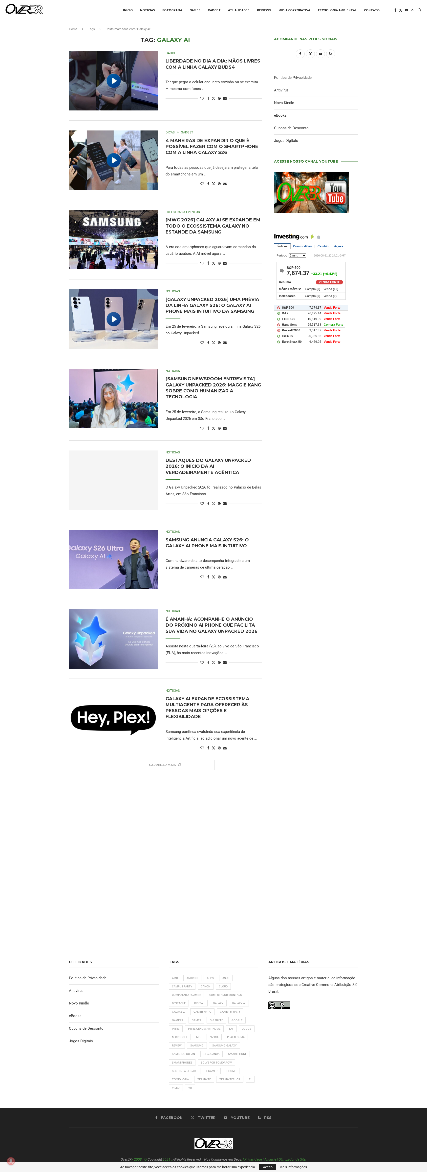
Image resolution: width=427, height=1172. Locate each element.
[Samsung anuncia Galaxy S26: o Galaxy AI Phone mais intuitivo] (113, 559)
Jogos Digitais (286, 140)
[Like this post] (202, 98)
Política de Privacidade (293, 77)
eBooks (280, 115)
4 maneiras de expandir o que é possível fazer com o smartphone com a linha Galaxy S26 (212, 146)
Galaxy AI (239, 1003)
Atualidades (239, 10)
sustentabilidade (184, 1071)
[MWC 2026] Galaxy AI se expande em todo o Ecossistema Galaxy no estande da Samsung (213, 226)
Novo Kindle (284, 103)
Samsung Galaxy (224, 1045)
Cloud (223, 986)
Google (237, 1020)
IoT (231, 1028)
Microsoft (180, 1037)
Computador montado (225, 995)
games (196, 1020)
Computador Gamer (186, 995)
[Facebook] (395, 10)
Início (128, 10)
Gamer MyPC (202, 1011)
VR (190, 1087)
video (176, 1087)
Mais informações (293, 1167)
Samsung (197, 1045)
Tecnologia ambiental (337, 10)
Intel (175, 1028)
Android (192, 978)
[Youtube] (406, 10)
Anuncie (270, 1159)
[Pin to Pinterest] (219, 98)
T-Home (231, 1071)
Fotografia (172, 10)
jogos (246, 1028)
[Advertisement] (316, 563)
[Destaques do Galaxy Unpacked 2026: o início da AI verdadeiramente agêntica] (113, 480)
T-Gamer (211, 1071)
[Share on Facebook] (208, 98)
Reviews (264, 10)
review (177, 1045)
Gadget (214, 10)
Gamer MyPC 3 (230, 1011)
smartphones (182, 1062)
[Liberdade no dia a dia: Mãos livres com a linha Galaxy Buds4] (113, 80)
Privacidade (253, 1159)
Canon (205, 986)
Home (73, 29)
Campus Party (182, 986)
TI (250, 1079)
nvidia (214, 1037)
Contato (372, 10)
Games (195, 10)
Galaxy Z (178, 1011)
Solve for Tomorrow (216, 1062)
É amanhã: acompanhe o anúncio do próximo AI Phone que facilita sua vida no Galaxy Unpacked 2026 (211, 625)
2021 (167, 1159)
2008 (138, 1159)
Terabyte (204, 1079)
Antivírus (281, 90)
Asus (225, 978)
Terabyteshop (229, 1079)
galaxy (218, 1003)
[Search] (419, 10)
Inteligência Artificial (204, 1028)
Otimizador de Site (291, 1159)
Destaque (179, 1003)
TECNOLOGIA (180, 1079)
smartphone (237, 1054)
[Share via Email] (225, 98)
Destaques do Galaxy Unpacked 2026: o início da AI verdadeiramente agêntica (208, 466)
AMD (175, 978)
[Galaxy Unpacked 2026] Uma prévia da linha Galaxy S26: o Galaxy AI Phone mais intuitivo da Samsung (212, 305)
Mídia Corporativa (294, 10)
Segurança (211, 1054)
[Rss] (412, 10)
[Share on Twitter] (213, 98)
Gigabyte (216, 1020)
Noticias (147, 10)
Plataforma (236, 1037)
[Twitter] (400, 10)
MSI (198, 1037)
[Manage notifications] (11, 1161)
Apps (210, 978)
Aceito (268, 1167)
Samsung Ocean (183, 1054)
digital (199, 1003)
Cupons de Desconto (291, 128)
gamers (177, 1020)
